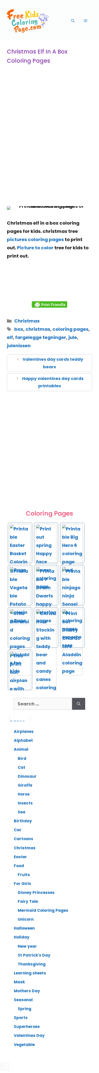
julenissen (19, 345)
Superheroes (27, 1026)
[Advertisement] (49, 148)
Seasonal (23, 1000)
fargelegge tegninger (40, 337)
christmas (38, 329)
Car (17, 830)
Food (19, 866)
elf (10, 337)
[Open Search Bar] (73, 21)
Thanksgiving (32, 964)
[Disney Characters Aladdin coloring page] (72, 671)
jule (72, 337)
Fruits (24, 874)
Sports (21, 1017)
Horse (23, 794)
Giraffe (25, 785)
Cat (21, 767)
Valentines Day (29, 1035)
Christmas (27, 321)
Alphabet (23, 740)
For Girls (22, 883)
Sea (21, 812)
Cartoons (23, 839)
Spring (24, 1008)
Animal (21, 749)
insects (25, 803)
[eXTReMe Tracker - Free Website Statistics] (4, 1069)
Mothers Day (27, 991)
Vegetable (24, 1044)
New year (27, 946)
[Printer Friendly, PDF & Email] (49, 304)
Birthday (23, 821)
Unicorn (26, 919)
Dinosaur (27, 776)
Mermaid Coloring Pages (43, 910)
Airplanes (24, 731)
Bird (22, 758)
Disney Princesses (36, 892)
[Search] (78, 704)
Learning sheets (30, 973)
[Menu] (85, 21)
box (18, 329)
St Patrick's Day (34, 955)
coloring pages (70, 329)
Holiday (21, 937)
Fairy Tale (28, 901)
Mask (19, 982)
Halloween (24, 928)
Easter (20, 857)
